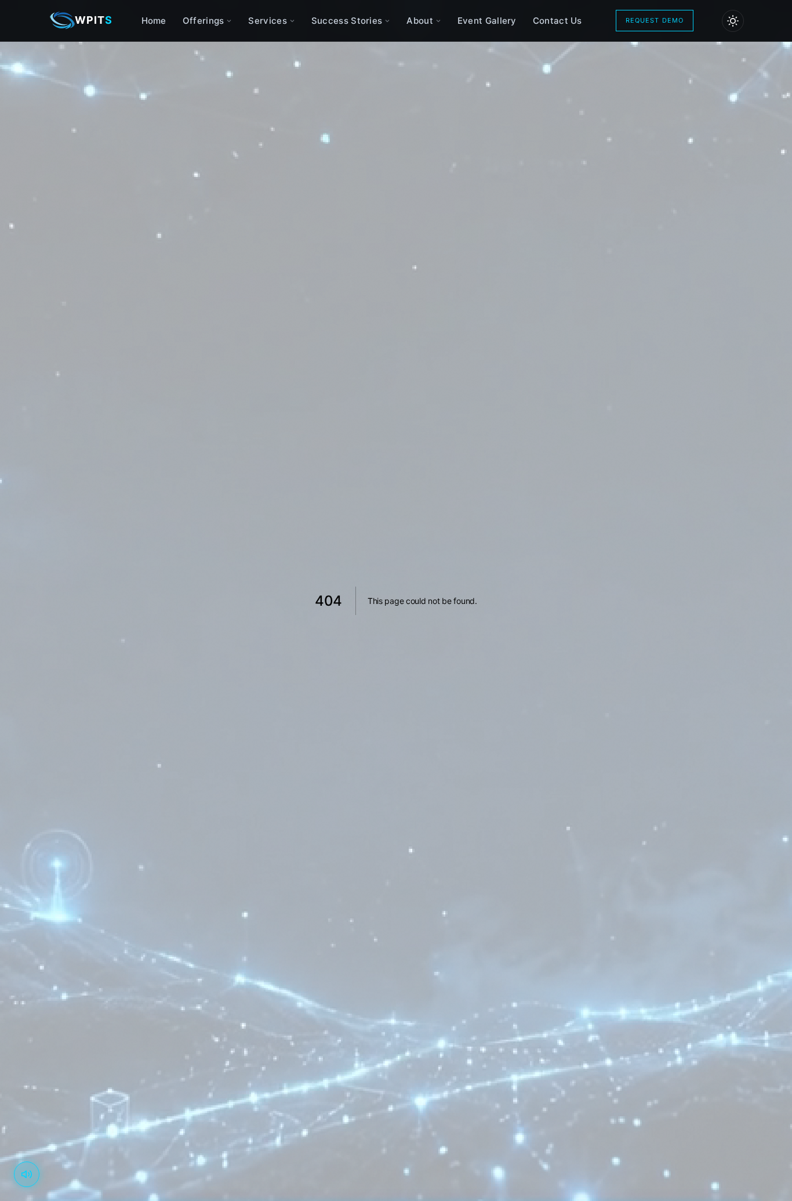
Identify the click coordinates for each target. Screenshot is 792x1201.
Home (153, 20)
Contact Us (557, 20)
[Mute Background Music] (26, 1174)
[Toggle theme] (733, 21)
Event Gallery (487, 20)
